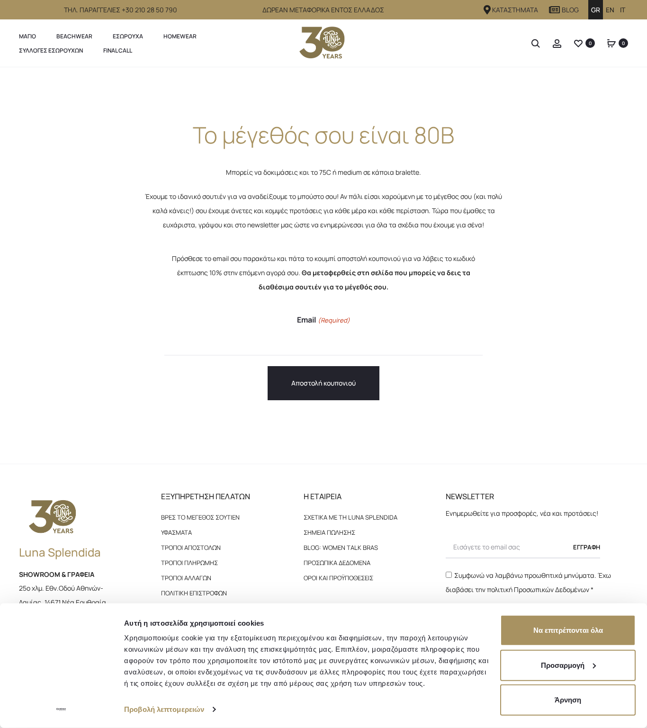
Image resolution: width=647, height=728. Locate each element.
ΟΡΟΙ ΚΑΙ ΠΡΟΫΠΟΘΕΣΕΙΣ (338, 578)
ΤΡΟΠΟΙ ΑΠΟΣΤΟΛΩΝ (191, 547)
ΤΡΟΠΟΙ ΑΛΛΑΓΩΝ (186, 578)
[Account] (557, 42)
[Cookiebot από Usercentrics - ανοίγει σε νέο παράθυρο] (61, 709)
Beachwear (74, 36)
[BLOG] (554, 10)
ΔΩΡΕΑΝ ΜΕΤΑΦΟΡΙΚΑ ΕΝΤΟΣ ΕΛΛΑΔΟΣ (323, 9)
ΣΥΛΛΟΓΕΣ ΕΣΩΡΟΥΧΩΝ (51, 50)
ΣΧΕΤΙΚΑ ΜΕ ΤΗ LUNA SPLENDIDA (350, 517)
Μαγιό (27, 36)
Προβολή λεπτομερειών (164, 709)
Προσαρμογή (562, 665)
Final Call (117, 50)
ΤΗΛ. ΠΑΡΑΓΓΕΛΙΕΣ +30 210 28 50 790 (120, 9)
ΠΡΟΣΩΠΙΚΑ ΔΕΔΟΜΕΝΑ (337, 562)
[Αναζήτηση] (535, 42)
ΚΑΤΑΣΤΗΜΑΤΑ (515, 9)
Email (323, 320)
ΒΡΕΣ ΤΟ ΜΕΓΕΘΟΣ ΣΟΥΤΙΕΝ (200, 517)
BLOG (570, 9)
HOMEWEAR (180, 36)
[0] (578, 42)
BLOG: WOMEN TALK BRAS (341, 547)
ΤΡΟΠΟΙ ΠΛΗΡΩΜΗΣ (189, 562)
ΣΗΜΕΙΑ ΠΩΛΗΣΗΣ (329, 532)
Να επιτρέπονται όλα (568, 630)
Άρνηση (568, 700)
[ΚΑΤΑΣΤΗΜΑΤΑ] (487, 10)
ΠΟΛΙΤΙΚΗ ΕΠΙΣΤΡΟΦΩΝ (194, 593)
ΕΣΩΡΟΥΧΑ (128, 36)
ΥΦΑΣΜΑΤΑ (176, 532)
